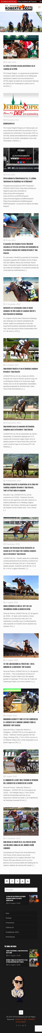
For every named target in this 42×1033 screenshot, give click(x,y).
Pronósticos (10, 923)
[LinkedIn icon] (23, 1026)
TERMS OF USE (21, 1019)
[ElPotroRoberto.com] (18, 7)
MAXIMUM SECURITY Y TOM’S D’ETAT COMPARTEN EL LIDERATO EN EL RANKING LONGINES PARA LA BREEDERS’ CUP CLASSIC (20, 722)
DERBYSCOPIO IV (8, 123)
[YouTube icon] (21, 1026)
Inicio (7, 913)
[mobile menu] (39, 7)
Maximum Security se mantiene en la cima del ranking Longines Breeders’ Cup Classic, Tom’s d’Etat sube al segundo (20, 487)
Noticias (9, 918)
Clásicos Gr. (10, 927)
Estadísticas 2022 (12, 932)
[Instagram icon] (25, 1026)
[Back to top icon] (21, 1012)
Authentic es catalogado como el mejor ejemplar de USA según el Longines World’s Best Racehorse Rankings (19, 311)
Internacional (10, 937)
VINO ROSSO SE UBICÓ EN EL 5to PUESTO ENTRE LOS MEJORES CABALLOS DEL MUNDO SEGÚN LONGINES (19, 845)
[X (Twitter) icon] (19, 1026)
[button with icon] (7, 881)
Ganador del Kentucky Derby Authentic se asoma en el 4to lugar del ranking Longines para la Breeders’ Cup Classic (19, 551)
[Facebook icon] (17, 1026)
